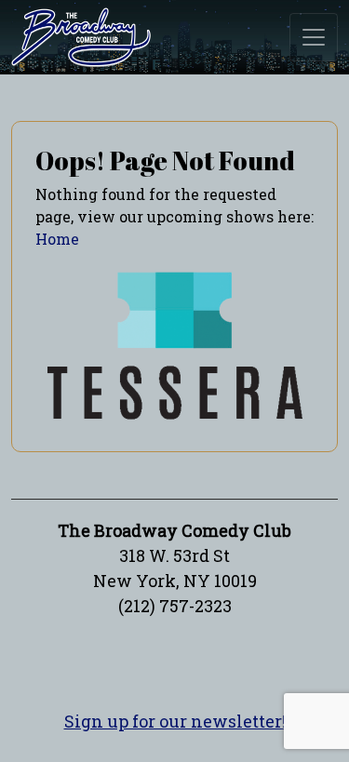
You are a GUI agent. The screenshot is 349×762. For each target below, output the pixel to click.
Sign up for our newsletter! (175, 721)
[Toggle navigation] (313, 37)
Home (57, 238)
